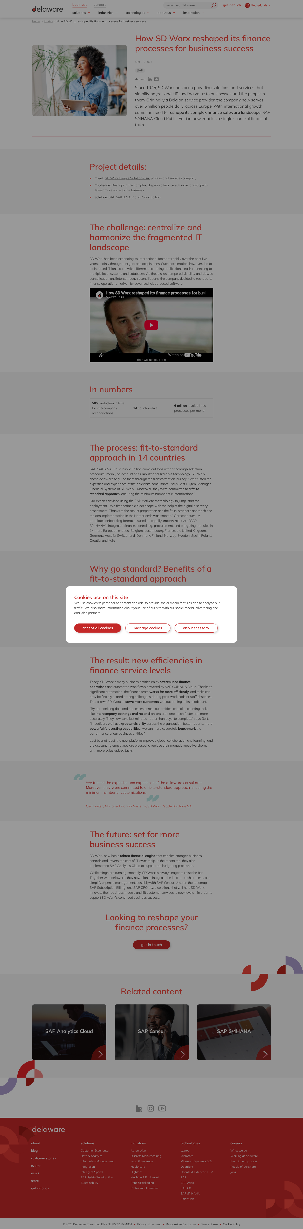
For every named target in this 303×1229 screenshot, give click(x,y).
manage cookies (148, 628)
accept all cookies (97, 628)
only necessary (196, 628)
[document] (151, 614)
